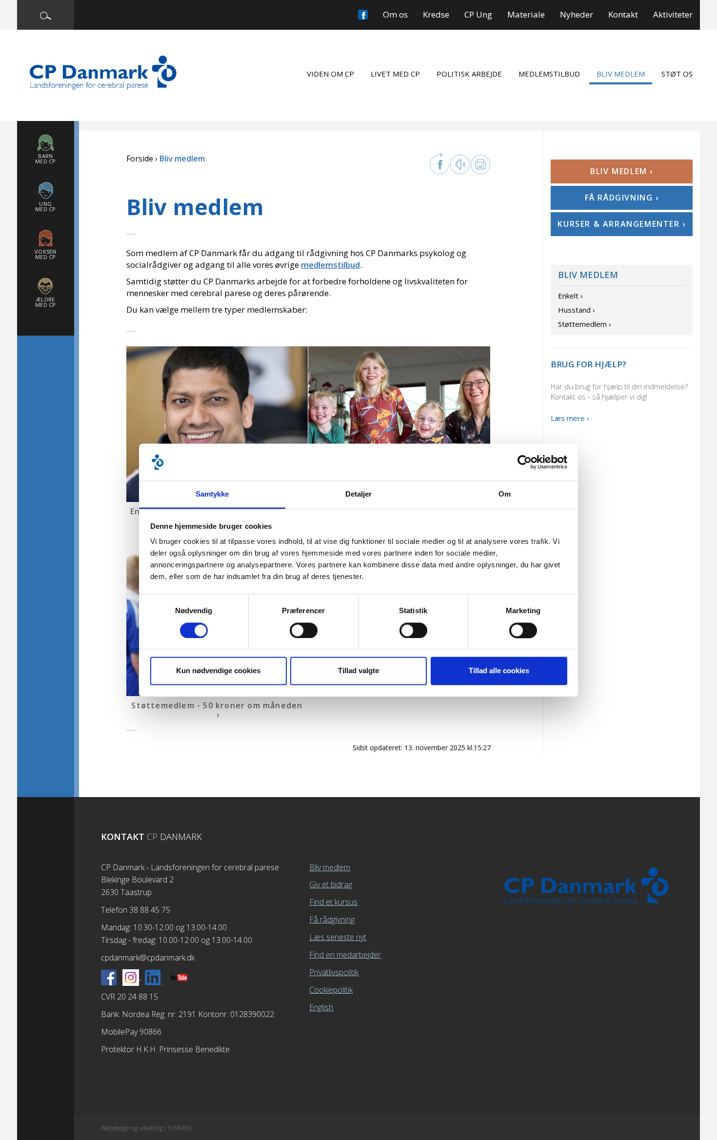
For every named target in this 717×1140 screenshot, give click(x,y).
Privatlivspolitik (333, 972)
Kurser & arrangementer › (621, 224)
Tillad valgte (358, 671)
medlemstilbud (330, 264)
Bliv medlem (621, 74)
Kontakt (623, 14)
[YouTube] (178, 976)
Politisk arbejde (469, 74)
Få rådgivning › (622, 197)
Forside (139, 158)
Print (480, 164)
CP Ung (478, 14)
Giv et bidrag (330, 884)
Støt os (677, 74)
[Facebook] (109, 976)
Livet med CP (395, 74)
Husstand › (576, 310)
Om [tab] (504, 494)
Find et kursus (333, 902)
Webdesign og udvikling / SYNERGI (146, 1128)
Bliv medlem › (621, 171)
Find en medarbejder (345, 954)
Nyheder (576, 14)
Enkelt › (570, 295)
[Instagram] (131, 976)
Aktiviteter (673, 14)
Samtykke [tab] (212, 494)
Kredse (436, 14)
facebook (439, 163)
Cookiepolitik (331, 989)
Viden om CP (330, 74)
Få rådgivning (332, 919)
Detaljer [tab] (358, 494)
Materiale (526, 14)
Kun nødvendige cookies (218, 671)
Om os (395, 14)
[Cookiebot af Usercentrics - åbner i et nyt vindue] (524, 462)
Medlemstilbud (549, 74)
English (321, 1007)
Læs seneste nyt (337, 937)
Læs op (460, 164)
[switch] (304, 630)
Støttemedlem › (584, 324)
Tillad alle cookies (499, 671)
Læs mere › (570, 418)
